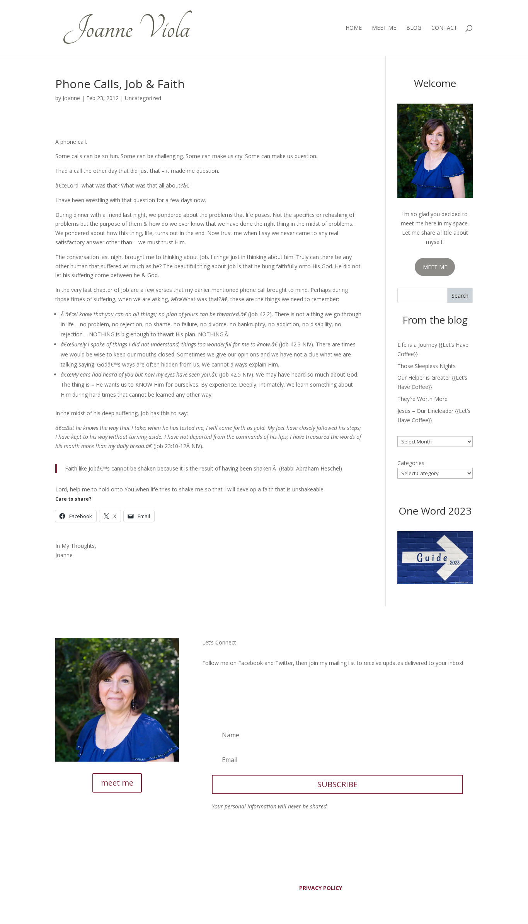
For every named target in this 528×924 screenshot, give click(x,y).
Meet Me (384, 28)
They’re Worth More (422, 398)
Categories (410, 463)
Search (459, 295)
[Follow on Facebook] (208, 685)
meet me (117, 782)
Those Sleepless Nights (426, 366)
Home (354, 28)
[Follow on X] (224, 685)
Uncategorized (143, 98)
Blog (413, 28)
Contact (444, 28)
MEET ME (435, 267)
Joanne (71, 98)
